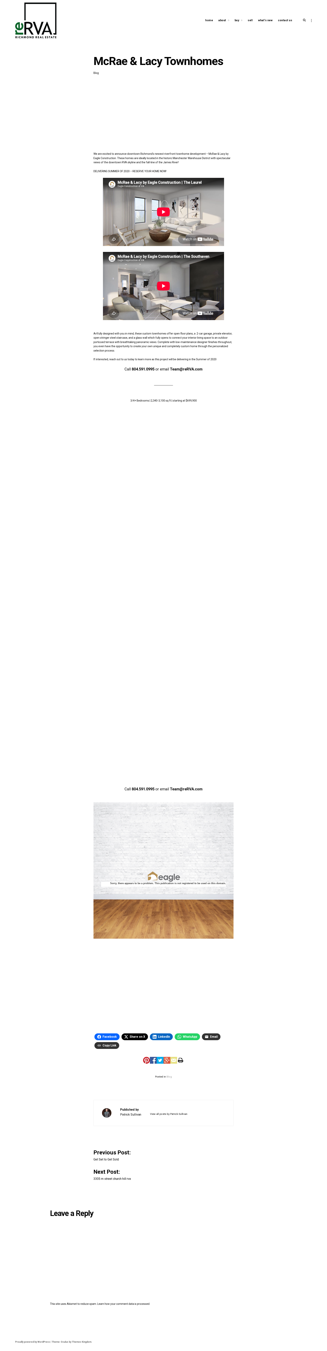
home (209, 20)
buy (237, 20)
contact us (285, 20)
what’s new (265, 20)
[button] (126, 425)
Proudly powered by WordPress (32, 1342)
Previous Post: (112, 1154)
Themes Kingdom (81, 1342)
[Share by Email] (173, 1060)
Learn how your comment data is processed (123, 1303)
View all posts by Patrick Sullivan (168, 1114)
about (222, 20)
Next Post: (112, 1174)
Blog (96, 72)
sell (250, 20)
